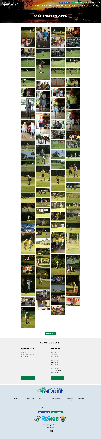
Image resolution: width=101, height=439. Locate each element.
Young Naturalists (55, 398)
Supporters (41, 405)
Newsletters (70, 402)
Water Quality (30, 402)
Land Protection (46, 5)
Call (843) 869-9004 (89, 2)
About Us (35, 5)
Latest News (70, 398)
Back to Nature (55, 400)
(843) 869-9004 (50, 427)
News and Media (83, 5)
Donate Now (81, 398)
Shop (60, 2)
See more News (58, 378)
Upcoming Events (71, 400)
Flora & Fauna (70, 403)
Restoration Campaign (44, 400)
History (40, 398)
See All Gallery (50, 333)
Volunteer (80, 402)
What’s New (41, 403)
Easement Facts (30, 398)
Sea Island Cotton (43, 402)
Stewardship (29, 400)
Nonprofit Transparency (19, 403)
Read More (24, 356)
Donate (67, 2)
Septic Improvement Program (58, 405)
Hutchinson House (60, 5)
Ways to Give (95, 5)
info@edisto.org (50, 425)
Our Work (16, 398)
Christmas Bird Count (56, 402)
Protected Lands (30, 403)
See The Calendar (29, 378)
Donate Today (42, 407)
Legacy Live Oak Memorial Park (58, 403)
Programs (72, 5)
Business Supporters (19, 402)
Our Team (16, 400)
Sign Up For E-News (77, 2)
